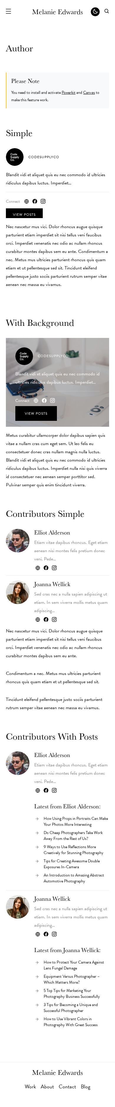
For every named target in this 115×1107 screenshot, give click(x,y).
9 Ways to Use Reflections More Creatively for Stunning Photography (74, 850)
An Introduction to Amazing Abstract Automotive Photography (74, 878)
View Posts (24, 214)
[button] (8, 12)
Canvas (89, 92)
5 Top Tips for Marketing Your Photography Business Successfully (72, 993)
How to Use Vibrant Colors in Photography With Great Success (71, 1022)
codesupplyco (43, 157)
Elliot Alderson (52, 532)
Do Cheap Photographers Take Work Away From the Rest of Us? (73, 836)
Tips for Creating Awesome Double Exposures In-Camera (72, 864)
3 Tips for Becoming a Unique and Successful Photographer (71, 1008)
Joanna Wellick (52, 584)
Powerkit (68, 92)
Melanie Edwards (57, 11)
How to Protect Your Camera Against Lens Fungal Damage (74, 965)
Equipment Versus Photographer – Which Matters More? (72, 979)
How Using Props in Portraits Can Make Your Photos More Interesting (76, 821)
